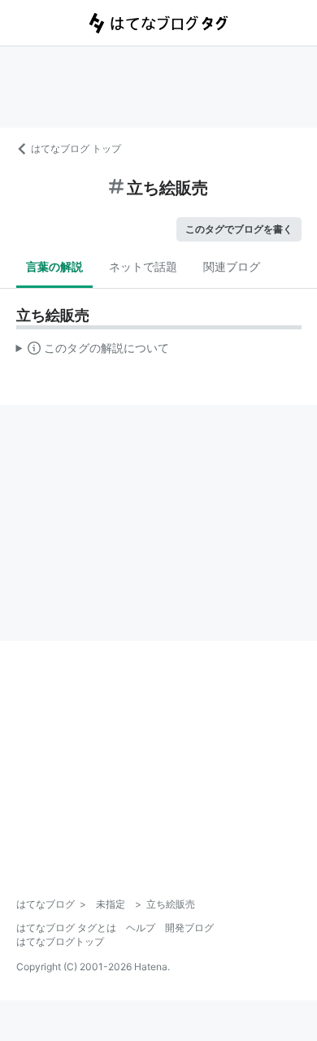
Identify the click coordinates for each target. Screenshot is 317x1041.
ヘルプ (140, 927)
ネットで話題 (143, 266)
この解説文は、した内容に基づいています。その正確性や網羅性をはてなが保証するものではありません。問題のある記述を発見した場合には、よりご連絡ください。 (93, 351)
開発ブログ (189, 927)
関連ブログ (231, 266)
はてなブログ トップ (76, 148)
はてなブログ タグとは (66, 927)
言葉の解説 (54, 266)
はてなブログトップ (60, 941)
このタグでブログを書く (239, 229)
